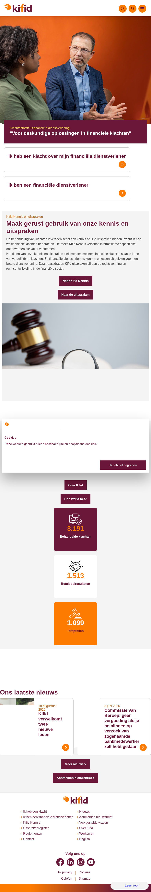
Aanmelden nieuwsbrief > (75, 778)
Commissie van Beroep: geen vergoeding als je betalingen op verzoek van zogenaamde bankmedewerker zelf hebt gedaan (121, 728)
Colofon (66, 878)
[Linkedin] (70, 862)
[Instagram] (81, 862)
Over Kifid (75, 485)
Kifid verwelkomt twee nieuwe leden (50, 724)
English (84, 839)
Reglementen (32, 833)
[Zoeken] (132, 9)
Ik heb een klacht (35, 811)
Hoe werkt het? (75, 499)
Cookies (84, 872)
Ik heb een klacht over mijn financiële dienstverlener (67, 156)
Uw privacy (64, 872)
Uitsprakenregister (36, 828)
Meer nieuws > (75, 764)
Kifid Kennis (31, 822)
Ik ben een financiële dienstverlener (48, 185)
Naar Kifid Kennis (76, 281)
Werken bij (86, 833)
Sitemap (84, 878)
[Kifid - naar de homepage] (18, 7)
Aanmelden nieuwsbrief (95, 817)
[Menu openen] (142, 9)
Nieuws (84, 811)
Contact (28, 839)
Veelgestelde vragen (93, 822)
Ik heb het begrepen (123, 465)
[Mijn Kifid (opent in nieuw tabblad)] (123, 9)
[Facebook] (60, 862)
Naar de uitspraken (75, 294)
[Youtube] (91, 862)
